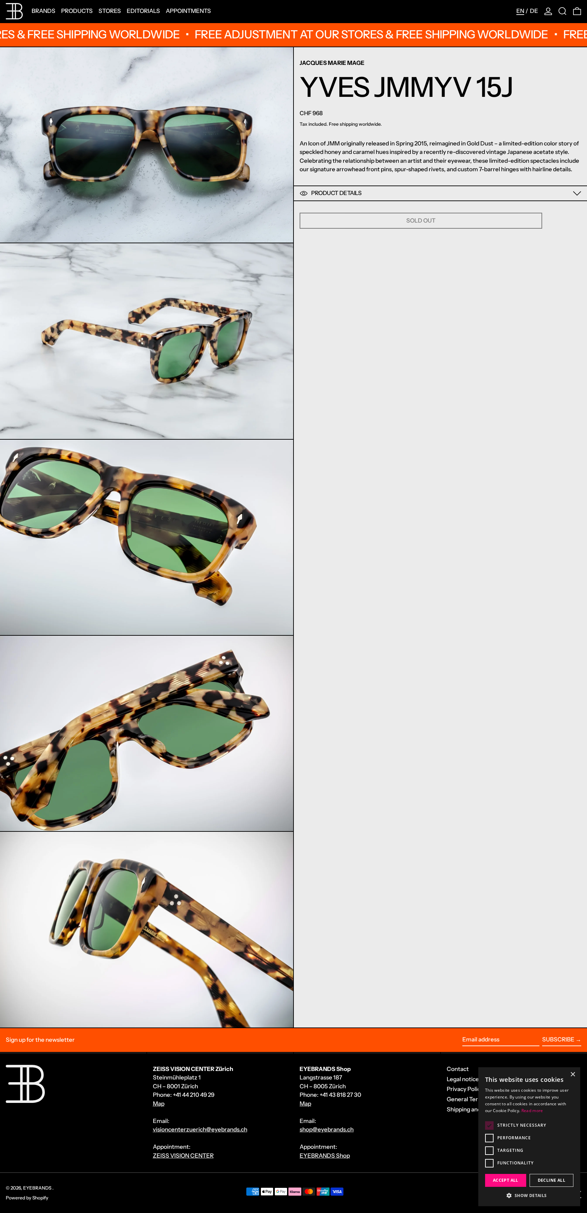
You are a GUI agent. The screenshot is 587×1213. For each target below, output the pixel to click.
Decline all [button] (551, 1180)
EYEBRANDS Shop (325, 1155)
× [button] (572, 1074)
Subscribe (558, 1039)
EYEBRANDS (37, 1188)
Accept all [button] (505, 1180)
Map (158, 1103)
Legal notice (463, 1079)
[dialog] (529, 1136)
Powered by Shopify (27, 1197)
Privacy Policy (465, 1089)
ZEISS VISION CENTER (183, 1155)
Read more (532, 1110)
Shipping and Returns (475, 1109)
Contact (458, 1069)
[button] (562, 11)
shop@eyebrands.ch (327, 1129)
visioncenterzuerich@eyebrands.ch (200, 1129)
